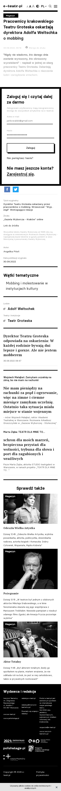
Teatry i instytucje (11, 315)
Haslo (9, 130)
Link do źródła (11, 225)
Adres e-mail (13, 116)
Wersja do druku (37, 48)
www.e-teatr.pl (9, 714)
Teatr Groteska (20, 321)
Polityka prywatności (42, 773)
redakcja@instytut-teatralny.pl (29, 706)
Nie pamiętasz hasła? (20, 158)
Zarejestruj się (20, 174)
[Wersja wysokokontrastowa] (37, 6)
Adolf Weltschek (21, 309)
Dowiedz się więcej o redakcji (30, 712)
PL (42, 6)
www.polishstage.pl (11, 718)
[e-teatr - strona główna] (12, 6)
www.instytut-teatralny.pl (45, 732)
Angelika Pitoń (11, 251)
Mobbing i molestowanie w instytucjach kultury (27, 286)
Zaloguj (30, 147)
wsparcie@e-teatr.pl (47, 727)
